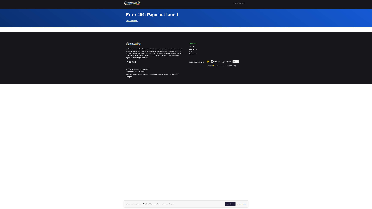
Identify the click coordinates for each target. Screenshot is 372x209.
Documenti (193, 54)
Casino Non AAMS (239, 3)
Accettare (230, 204)
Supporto (192, 47)
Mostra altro (242, 204)
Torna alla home (132, 21)
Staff (190, 52)
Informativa (193, 49)
